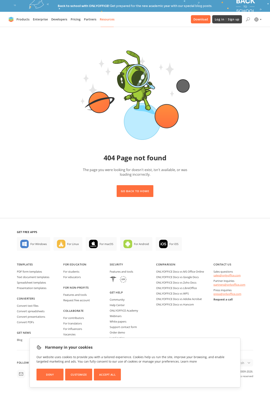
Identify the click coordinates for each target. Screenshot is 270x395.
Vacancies (69, 334)
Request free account (76, 300)
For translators (72, 323)
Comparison (165, 264)
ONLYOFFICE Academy (124, 310)
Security (116, 264)
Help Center (117, 305)
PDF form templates (29, 271)
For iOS (173, 244)
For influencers (72, 329)
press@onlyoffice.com (227, 294)
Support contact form (123, 327)
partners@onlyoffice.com (229, 285)
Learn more (189, 361)
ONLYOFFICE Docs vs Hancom (175, 304)
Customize (79, 374)
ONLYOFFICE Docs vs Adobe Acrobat (179, 299)
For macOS (106, 244)
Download (200, 19)
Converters (26, 298)
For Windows (38, 244)
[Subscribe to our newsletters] (21, 374)
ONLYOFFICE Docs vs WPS (172, 293)
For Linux (73, 244)
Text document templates (33, 277)
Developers (59, 19)
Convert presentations (31, 317)
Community (117, 299)
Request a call (223, 299)
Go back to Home (135, 191)
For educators (72, 277)
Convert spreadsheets (31, 311)
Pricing (76, 19)
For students (71, 271)
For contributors (73, 318)
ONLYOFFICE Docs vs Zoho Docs (176, 282)
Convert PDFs (25, 322)
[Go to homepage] (11, 19)
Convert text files (27, 306)
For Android (141, 244)
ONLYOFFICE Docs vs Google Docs (177, 277)
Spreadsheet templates (31, 282)
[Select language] (258, 19)
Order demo (117, 332)
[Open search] (247, 19)
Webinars (116, 316)
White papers (118, 321)
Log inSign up (227, 19)
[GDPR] (123, 280)
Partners (90, 19)
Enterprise (40, 19)
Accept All (107, 374)
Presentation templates (31, 288)
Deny (50, 374)
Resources (107, 19)
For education (74, 264)
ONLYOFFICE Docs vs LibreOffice (176, 288)
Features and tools (75, 295)
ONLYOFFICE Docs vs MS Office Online (180, 271)
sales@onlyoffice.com (227, 275)
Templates (25, 264)
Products (23, 19)
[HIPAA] (113, 280)
